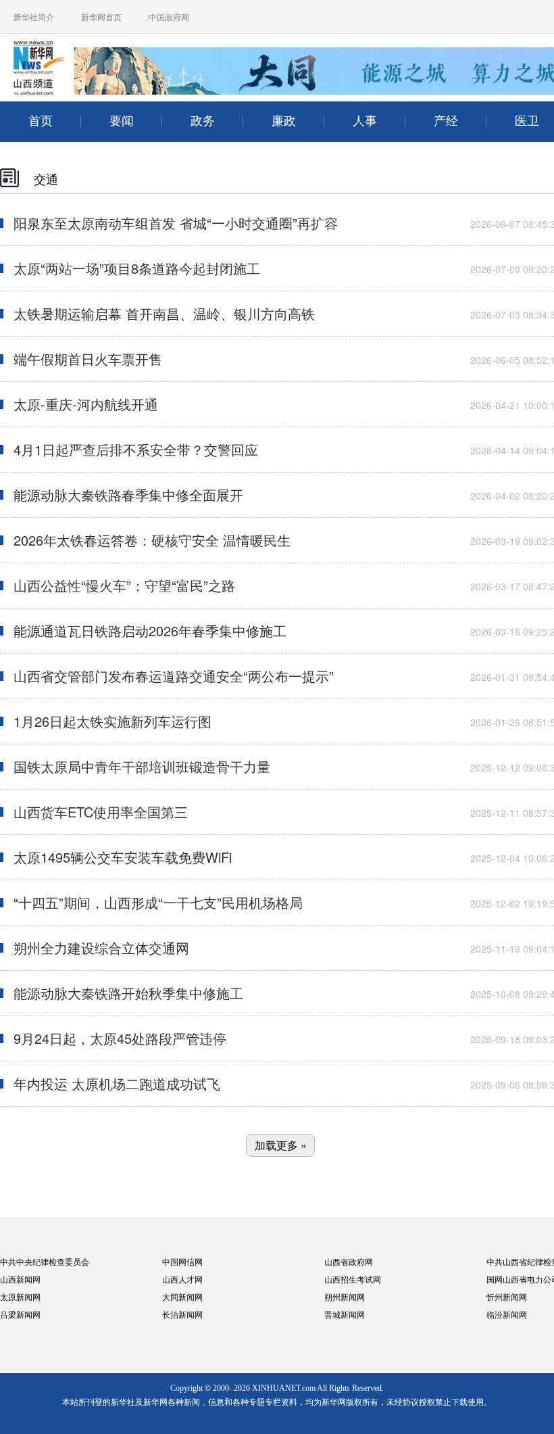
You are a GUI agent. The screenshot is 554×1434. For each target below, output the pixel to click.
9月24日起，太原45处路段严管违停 (120, 1038)
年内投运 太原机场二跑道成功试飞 (117, 1083)
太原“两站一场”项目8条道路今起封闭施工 (137, 268)
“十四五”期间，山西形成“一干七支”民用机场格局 (158, 902)
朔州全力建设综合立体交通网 (101, 947)
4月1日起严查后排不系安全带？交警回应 (136, 449)
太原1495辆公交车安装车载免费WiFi (123, 857)
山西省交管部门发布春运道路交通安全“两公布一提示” (174, 676)
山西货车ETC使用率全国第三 (101, 811)
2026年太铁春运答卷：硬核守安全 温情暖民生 (152, 540)
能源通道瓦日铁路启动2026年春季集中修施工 (150, 630)
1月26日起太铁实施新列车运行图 (112, 721)
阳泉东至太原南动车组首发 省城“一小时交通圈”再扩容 (176, 223)
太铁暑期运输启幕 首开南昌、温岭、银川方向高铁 (164, 313)
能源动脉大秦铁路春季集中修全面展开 (128, 494)
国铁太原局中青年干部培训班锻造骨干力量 (142, 766)
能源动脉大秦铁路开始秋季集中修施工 (128, 993)
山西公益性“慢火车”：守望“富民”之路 (124, 585)
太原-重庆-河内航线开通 (86, 404)
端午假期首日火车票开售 (88, 358)
